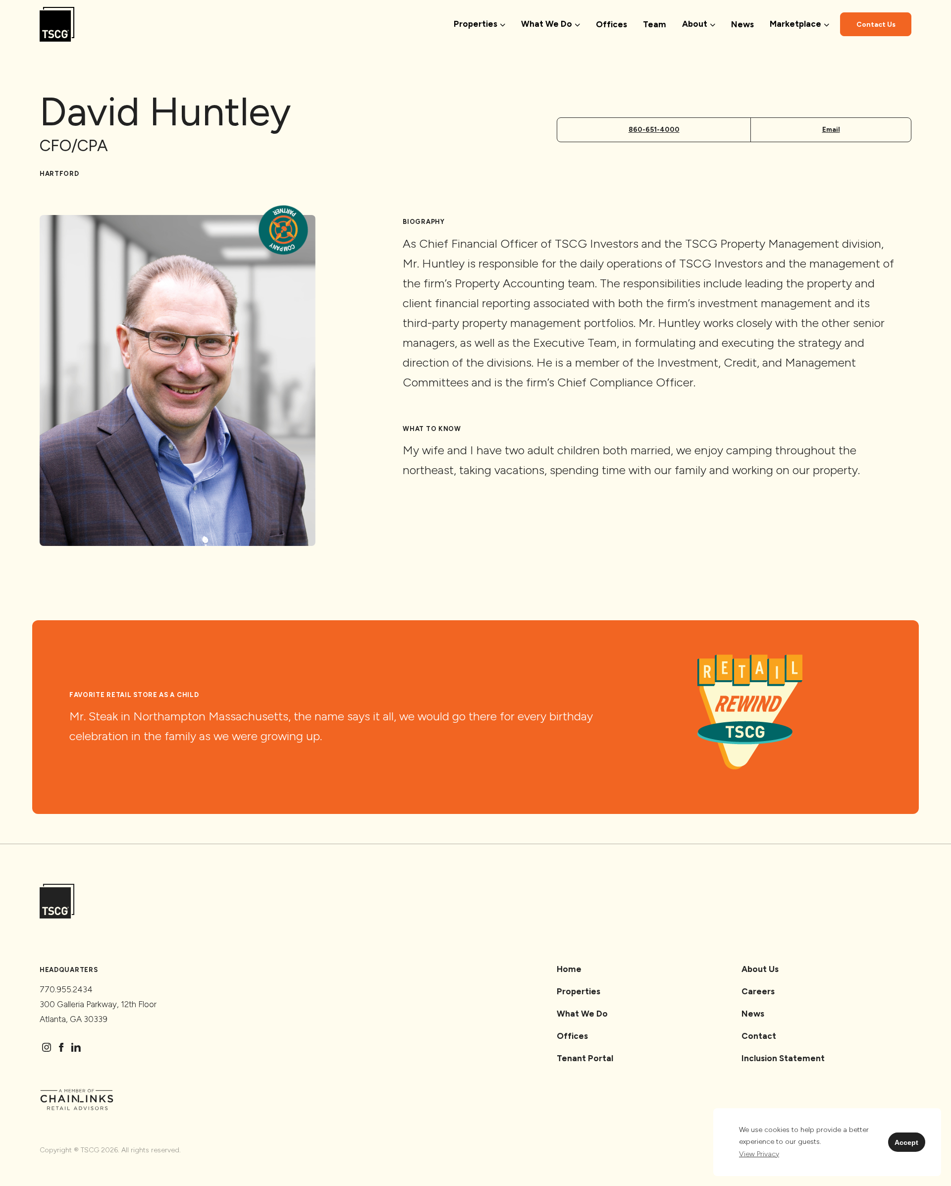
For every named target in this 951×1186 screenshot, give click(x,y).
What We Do (582, 1014)
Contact (758, 1036)
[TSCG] (57, 24)
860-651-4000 (654, 129)
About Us (760, 969)
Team (654, 24)
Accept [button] (906, 1142)
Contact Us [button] (876, 24)
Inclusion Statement (783, 1058)
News (742, 24)
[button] (759, 1154)
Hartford (59, 173)
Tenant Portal (585, 1058)
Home (569, 969)
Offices (611, 24)
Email (831, 129)
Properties (578, 991)
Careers (758, 991)
